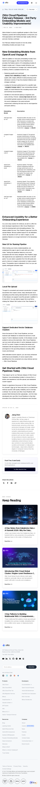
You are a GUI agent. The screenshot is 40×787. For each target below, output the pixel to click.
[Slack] (17, 659)
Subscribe (31, 667)
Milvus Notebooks (27, 699)
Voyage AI (13, 61)
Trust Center (5, 753)
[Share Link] (15, 483)
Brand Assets (25, 744)
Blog (6, 9)
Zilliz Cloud (5, 684)
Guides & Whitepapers (8, 735)
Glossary (4, 744)
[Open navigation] (36, 2)
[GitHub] (13, 659)
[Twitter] (10, 659)
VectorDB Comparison (8, 732)
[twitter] (3, 483)
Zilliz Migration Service (8, 693)
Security (25, 766)
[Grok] (11, 676)
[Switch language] (31, 2)
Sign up (13, 387)
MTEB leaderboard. (29, 143)
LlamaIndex (24, 394)
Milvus (4, 696)
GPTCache (5, 705)
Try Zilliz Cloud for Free (20, 469)
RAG (8, 394)
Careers (24, 726)
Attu (3, 708)
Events (24, 735)
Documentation (26, 684)
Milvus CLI (5, 711)
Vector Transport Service (9, 714)
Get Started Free (22, 3)
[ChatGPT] (3, 676)
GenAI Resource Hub (8, 729)
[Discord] (20, 659)
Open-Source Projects (28, 687)
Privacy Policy (17, 766)
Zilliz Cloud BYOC (7, 687)
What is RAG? (6, 747)
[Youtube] (3, 659)
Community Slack (27, 741)
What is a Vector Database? (10, 750)
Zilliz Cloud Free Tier (7, 690)
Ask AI (34, 782)
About (23, 723)
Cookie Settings (6, 769)
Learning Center (6, 726)
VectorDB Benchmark (28, 690)
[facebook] (7, 483)
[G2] (23, 659)
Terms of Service (7, 766)
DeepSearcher (6, 699)
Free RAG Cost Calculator (29, 693)
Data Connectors (7, 741)
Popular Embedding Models (10, 738)
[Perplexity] (7, 676)
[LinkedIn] (7, 659)
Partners (24, 732)
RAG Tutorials (26, 696)
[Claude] (14, 676)
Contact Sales (26, 738)
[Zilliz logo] (5, 3)
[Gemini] (18, 676)
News (23, 729)
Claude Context (6, 702)
